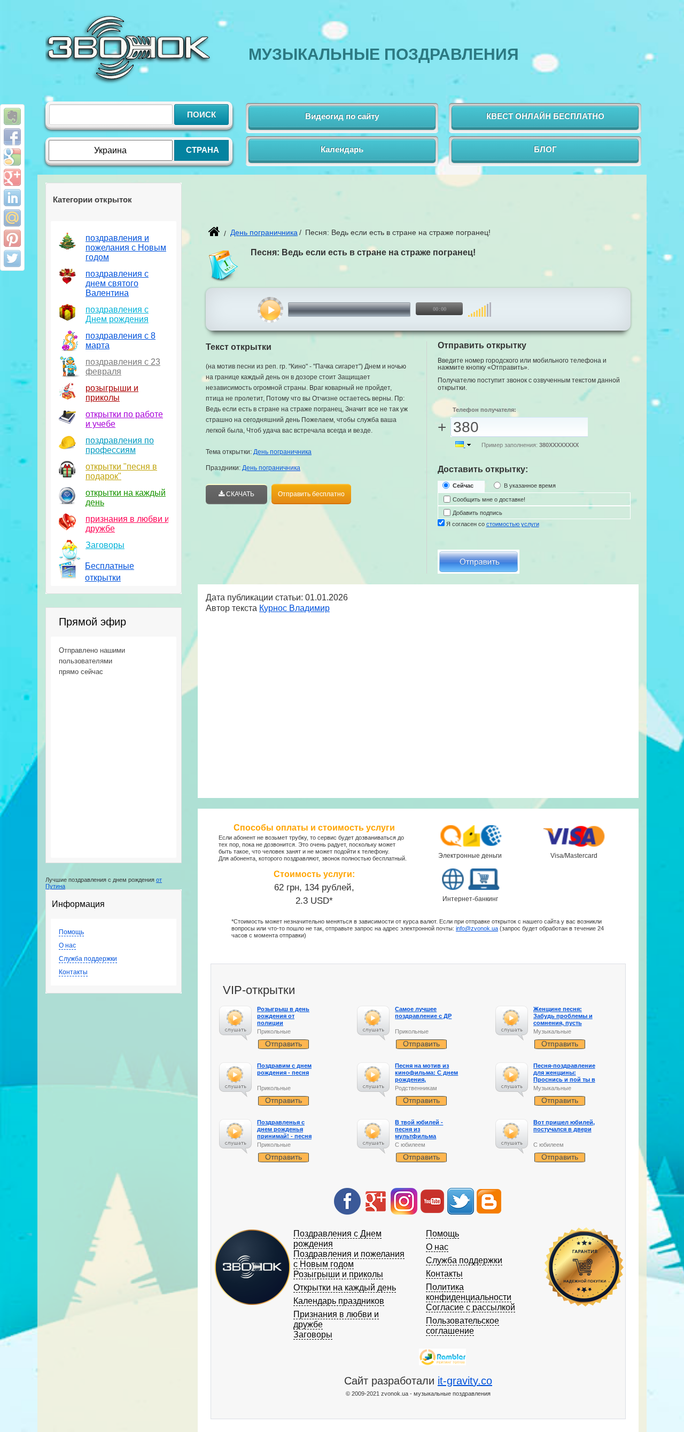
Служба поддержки (88, 959)
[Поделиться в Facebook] (12, 136)
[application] (367, 310)
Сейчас (463, 485)
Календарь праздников (338, 1300)
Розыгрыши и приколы (338, 1274)
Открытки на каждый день (344, 1287)
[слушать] (271, 310)
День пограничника (264, 232)
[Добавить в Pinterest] (12, 238)
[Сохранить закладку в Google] (12, 157)
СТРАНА (202, 149)
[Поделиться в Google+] (12, 177)
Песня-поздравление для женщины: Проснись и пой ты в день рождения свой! (565, 1076)
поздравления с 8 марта (121, 340)
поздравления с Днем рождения (117, 314)
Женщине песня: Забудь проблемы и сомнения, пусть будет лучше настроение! (563, 1023)
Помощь (71, 932)
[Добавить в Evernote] (12, 116)
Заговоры (105, 545)
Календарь (342, 149)
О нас (67, 945)
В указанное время (530, 485)
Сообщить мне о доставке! (489, 499)
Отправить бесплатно (311, 494)
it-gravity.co (465, 1381)
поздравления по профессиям (120, 445)
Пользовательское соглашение (462, 1325)
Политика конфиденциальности (468, 1292)
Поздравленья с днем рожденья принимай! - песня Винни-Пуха (284, 1133)
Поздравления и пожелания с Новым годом (349, 1259)
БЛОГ (545, 149)
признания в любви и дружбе (127, 523)
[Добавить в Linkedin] (12, 197)
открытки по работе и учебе (124, 419)
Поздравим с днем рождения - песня (284, 1069)
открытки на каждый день (126, 497)
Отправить (283, 1043)
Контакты (73, 972)
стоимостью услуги (512, 524)
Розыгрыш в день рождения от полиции (283, 1016)
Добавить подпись (477, 513)
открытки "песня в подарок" (121, 471)
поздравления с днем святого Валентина (117, 283)
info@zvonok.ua (477, 928)
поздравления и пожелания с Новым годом (126, 247)
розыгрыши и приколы (112, 393)
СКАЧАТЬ (239, 494)
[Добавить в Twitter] (12, 258)
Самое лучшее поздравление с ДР (423, 1012)
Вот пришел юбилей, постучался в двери (564, 1125)
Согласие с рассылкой (470, 1307)
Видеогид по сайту (342, 116)
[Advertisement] (331, 206)
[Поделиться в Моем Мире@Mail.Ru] (12, 217)
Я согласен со (492, 524)
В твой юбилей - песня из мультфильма (419, 1129)
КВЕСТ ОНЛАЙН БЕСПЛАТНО (545, 116)
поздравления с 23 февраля (123, 366)
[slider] (479, 304)
